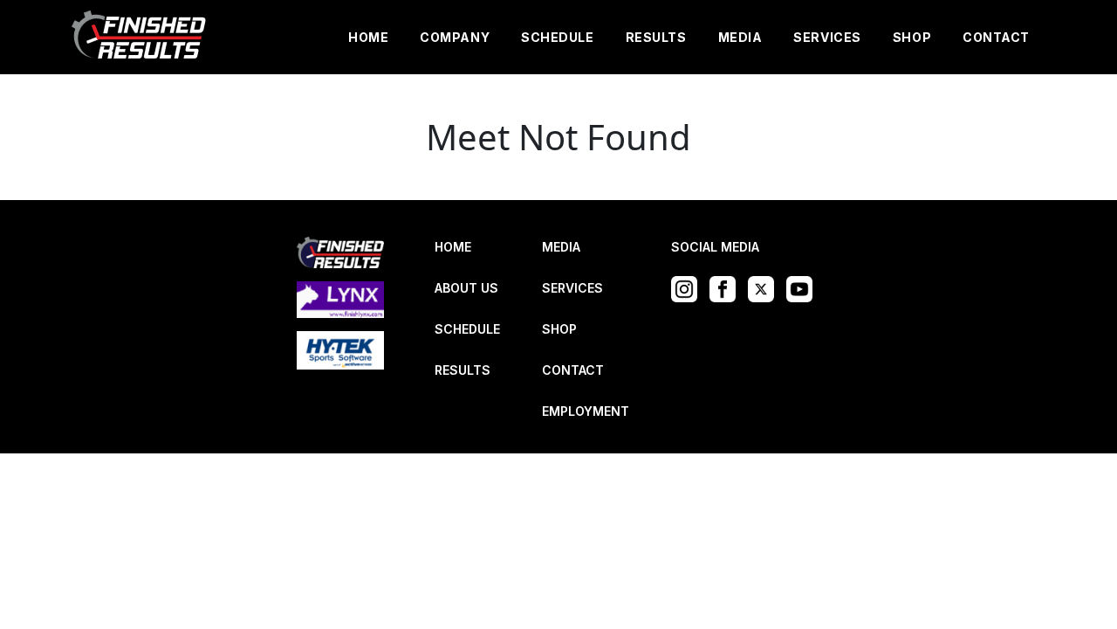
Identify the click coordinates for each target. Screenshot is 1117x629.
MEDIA (740, 37)
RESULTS (656, 37)
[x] (765, 287)
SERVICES (826, 37)
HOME (368, 37)
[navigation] (140, 37)
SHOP (912, 37)
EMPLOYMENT (585, 411)
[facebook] (726, 287)
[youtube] (803, 287)
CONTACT (996, 37)
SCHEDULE (557, 37)
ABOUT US (466, 287)
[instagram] (688, 287)
